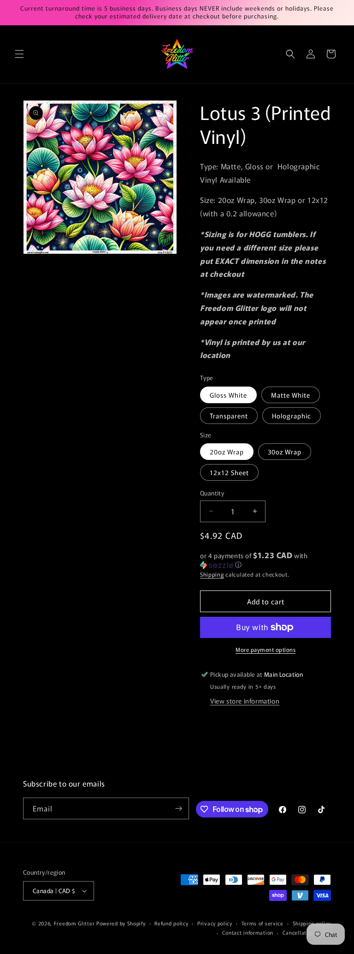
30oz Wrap (284, 451)
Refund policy (171, 923)
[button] (19, 54)
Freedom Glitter (74, 923)
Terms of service (262, 923)
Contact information (247, 932)
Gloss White (228, 394)
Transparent (229, 415)
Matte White (290, 394)
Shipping (212, 574)
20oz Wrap (227, 451)
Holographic (291, 415)
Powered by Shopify (121, 923)
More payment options (265, 649)
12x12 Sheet (229, 472)
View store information (244, 700)
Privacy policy (214, 923)
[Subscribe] (178, 808)
